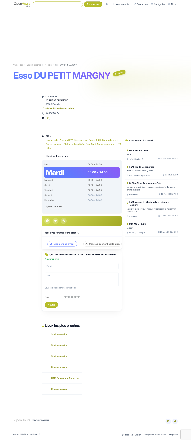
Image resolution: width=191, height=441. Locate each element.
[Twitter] (175, 421)
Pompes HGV (66, 140)
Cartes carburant (54, 144)
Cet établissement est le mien (104, 244)
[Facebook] (168, 421)
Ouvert (120, 72)
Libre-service (81, 140)
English (138, 435)
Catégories (149, 435)
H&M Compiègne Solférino (65, 378)
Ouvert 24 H (95, 140)
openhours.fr (34, 434)
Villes (163, 435)
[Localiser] (107, 4)
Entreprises (173, 435)
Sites (157, 435)
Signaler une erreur (53, 206)
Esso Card (91, 144)
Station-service (59, 334)
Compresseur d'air (106, 144)
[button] (172, 4)
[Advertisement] (95, 33)
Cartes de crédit (110, 140)
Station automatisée (74, 144)
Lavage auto (52, 140)
